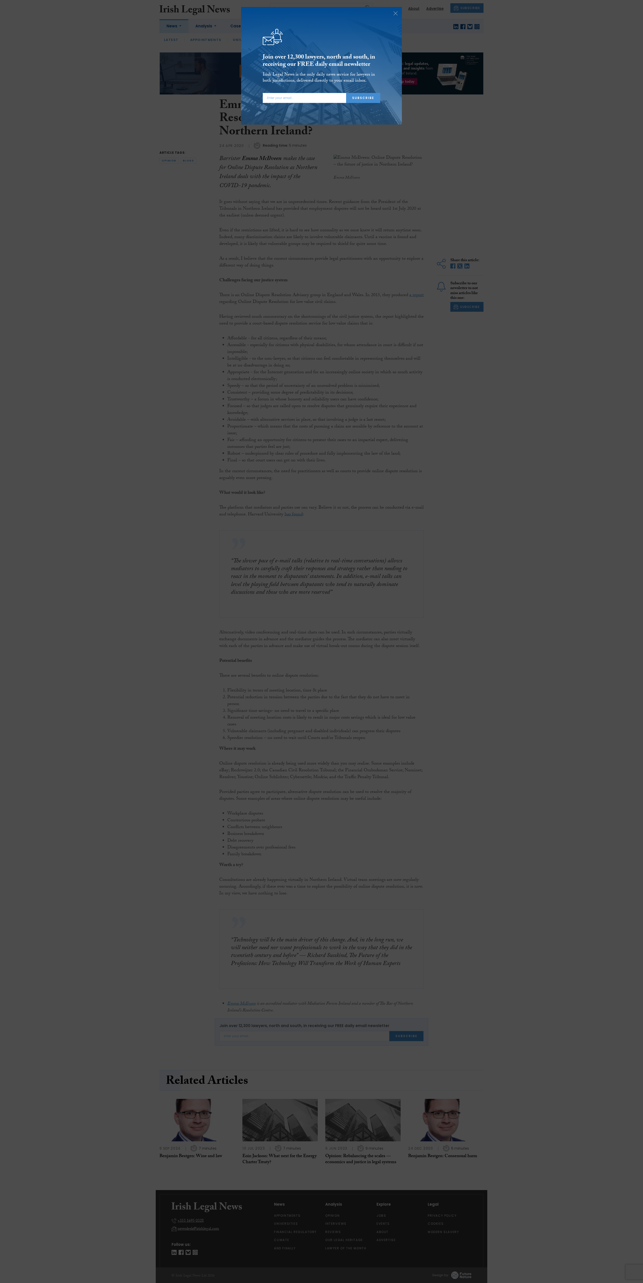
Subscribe (363, 98)
